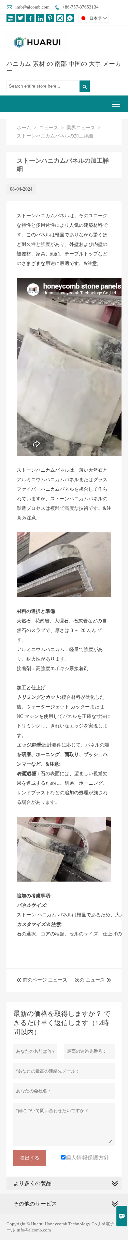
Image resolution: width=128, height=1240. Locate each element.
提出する (29, 1158)
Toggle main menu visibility (116, 104)
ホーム (24, 127)
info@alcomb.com (32, 7)
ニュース (48, 127)
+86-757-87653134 (80, 7)
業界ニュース (81, 127)
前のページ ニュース (42, 980)
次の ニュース (90, 980)
